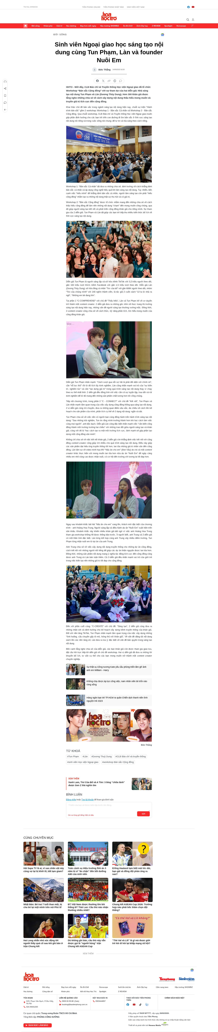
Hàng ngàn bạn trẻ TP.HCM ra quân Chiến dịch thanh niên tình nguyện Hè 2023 (117, 699)
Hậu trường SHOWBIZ (109, 26)
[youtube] (193, 7)
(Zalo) (76, 1001)
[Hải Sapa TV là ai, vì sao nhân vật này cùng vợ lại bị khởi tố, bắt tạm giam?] (43, 854)
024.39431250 (32, 1007)
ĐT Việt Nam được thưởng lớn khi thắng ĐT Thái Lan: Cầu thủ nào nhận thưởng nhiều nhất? (88, 907)
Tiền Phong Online (91, 7)
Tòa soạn (28, 998)
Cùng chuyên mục (38, 837)
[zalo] (148, 1004)
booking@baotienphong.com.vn (74, 1004)
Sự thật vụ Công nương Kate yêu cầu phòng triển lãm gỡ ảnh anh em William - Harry (116, 668)
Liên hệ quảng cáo (68, 998)
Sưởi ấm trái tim (124, 987)
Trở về (5, 109)
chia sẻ (97, 80)
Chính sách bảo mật (174, 998)
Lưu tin (5, 95)
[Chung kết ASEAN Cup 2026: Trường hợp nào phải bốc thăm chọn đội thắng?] (132, 890)
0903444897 (101, 1001)
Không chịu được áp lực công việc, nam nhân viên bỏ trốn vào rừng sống (117, 683)
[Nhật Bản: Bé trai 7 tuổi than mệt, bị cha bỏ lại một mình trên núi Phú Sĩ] (43, 890)
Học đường (71, 26)
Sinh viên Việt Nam (135, 7)
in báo (114, 80)
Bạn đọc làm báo (38, 1025)
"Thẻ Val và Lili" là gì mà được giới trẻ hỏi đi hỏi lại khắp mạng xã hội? (131, 942)
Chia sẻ (5, 88)
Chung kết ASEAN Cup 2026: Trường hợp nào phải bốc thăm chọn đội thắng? (132, 907)
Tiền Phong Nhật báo (113, 7)
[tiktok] (141, 1004)
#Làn (85, 756)
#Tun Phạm (73, 756)
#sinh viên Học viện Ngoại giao (82, 762)
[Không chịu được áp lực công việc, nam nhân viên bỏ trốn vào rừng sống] (75, 684)
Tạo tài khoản (87, 800)
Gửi (143, 814)
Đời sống (36, 26)
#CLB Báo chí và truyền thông (130, 756)
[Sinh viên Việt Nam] (187, 979)
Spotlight (168, 26)
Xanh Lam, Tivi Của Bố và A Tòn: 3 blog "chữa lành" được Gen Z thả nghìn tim (96, 783)
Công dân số (47, 991)
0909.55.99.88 (68, 1001)
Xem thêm (192, 26)
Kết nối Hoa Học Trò (88, 991)
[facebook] (188, 7)
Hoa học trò (31, 977)
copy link (109, 80)
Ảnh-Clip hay (142, 26)
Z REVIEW (156, 26)
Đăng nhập (71, 800)
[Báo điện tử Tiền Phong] (167, 979)
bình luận (120, 80)
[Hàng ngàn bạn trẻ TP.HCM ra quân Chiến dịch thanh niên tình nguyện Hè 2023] (75, 700)
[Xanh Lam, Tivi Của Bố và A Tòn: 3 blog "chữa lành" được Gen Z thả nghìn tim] (142, 784)
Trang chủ (25, 26)
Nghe (5, 81)
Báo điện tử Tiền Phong (109, 16)
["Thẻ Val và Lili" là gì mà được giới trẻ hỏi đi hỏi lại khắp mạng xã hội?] (132, 926)
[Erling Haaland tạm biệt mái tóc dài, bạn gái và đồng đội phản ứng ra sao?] (132, 854)
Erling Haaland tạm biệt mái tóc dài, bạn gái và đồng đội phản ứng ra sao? (131, 871)
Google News (162, 35)
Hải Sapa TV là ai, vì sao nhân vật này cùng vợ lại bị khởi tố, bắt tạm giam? (43, 869)
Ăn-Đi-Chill (127, 26)
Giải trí (59, 26)
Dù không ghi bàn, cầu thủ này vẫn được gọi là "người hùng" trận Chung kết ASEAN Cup (86, 943)
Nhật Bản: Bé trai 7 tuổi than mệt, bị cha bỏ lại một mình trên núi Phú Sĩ (42, 906)
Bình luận (5, 102)
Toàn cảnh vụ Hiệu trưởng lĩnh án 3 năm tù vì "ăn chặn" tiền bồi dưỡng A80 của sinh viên (87, 871)
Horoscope (181, 26)
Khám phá (48, 26)
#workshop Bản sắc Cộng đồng (118, 762)
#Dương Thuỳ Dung (101, 756)
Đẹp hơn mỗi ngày (88, 26)
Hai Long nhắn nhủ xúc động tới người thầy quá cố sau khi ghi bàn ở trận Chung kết (43, 943)
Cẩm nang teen (162, 987)
